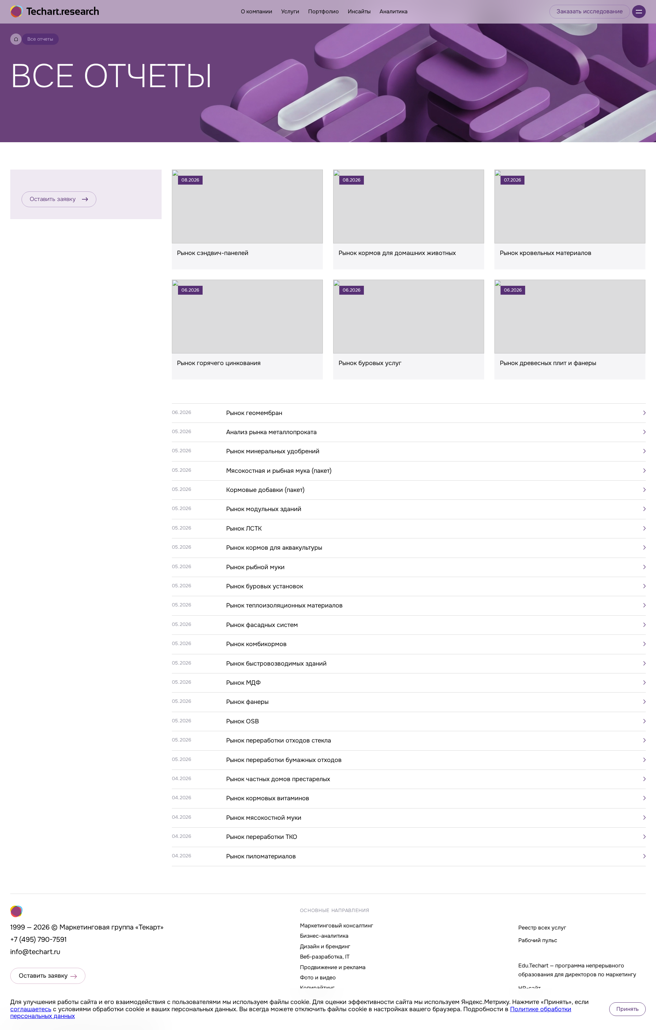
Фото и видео (318, 977)
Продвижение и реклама (333, 967)
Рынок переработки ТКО (261, 837)
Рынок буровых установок (264, 586)
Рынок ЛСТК (244, 528)
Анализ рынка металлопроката (271, 432)
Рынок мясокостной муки (263, 817)
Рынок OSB (242, 721)
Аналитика (394, 11)
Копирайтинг (317, 987)
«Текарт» (149, 927)
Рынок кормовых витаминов (267, 798)
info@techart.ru (35, 952)
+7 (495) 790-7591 (38, 939)
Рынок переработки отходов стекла (278, 740)
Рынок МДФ (243, 682)
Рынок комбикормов (256, 644)
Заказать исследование (590, 11)
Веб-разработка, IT (325, 956)
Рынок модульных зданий (263, 509)
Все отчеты (40, 39)
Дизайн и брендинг (325, 946)
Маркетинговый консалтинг (336, 925)
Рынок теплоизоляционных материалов (284, 605)
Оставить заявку (53, 199)
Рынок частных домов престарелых (278, 779)
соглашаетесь (30, 1009)
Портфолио (323, 11)
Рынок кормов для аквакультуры (274, 547)
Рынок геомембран (254, 413)
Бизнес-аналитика (324, 935)
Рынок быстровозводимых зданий (276, 663)
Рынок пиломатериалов (261, 856)
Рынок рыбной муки (255, 567)
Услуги (290, 11)
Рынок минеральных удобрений (272, 451)
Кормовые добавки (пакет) (265, 490)
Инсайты (359, 11)
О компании (256, 11)
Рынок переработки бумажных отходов (284, 760)
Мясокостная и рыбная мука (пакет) (279, 470)
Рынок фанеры (247, 702)
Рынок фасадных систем (262, 625)
